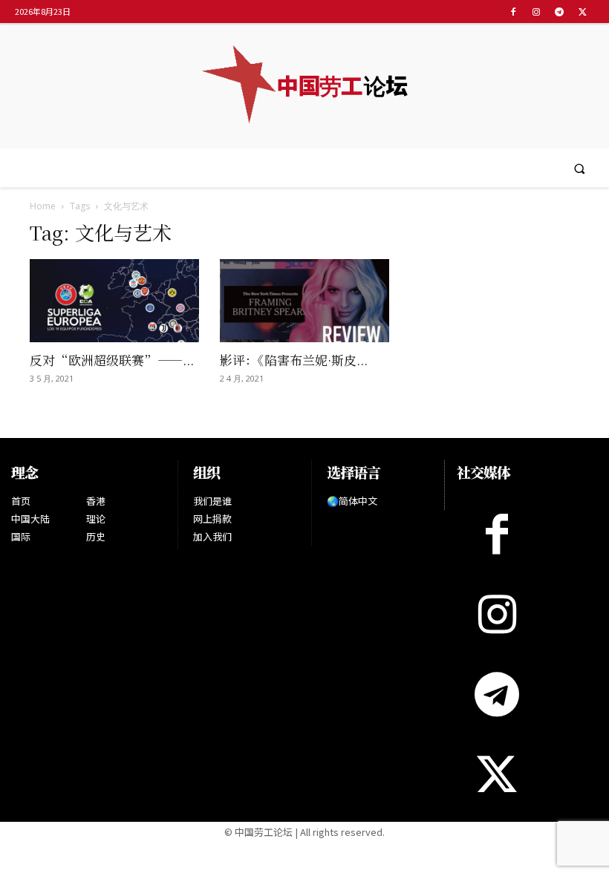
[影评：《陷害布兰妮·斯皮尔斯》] (304, 300)
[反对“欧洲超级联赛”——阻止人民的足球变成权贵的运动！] (114, 300)
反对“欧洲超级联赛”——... (112, 359)
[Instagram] (535, 11)
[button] (580, 168)
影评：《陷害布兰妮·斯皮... (294, 359)
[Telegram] (559, 11)
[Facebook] (512, 11)
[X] (582, 11)
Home (43, 206)
